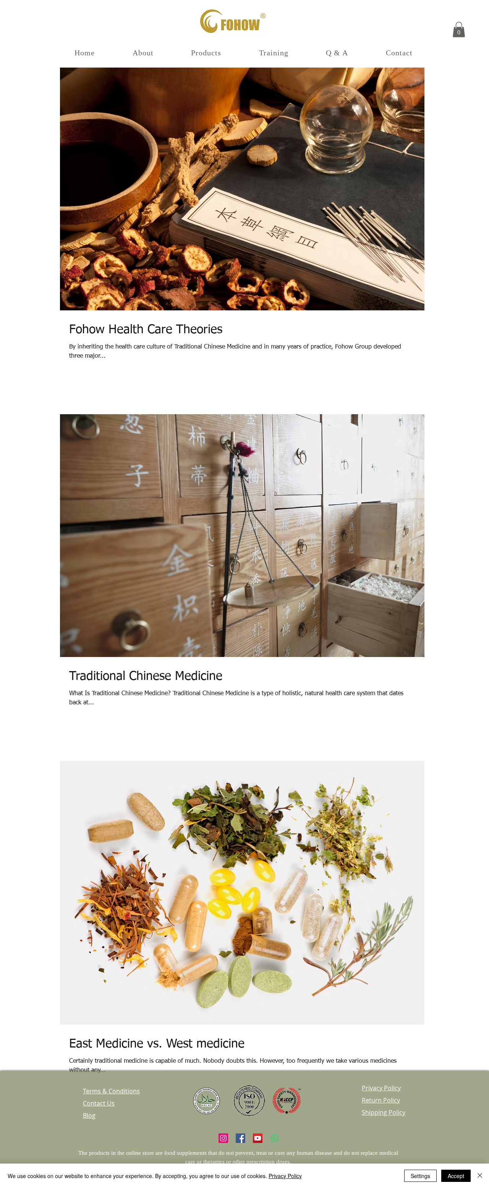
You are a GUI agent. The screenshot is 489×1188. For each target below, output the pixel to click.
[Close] (479, 1176)
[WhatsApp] (275, 1138)
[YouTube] (257, 1138)
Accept (456, 1176)
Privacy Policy (285, 1176)
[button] (458, 29)
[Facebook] (240, 1138)
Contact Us (99, 1103)
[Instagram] (223, 1138)
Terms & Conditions (111, 1091)
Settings (420, 1176)
